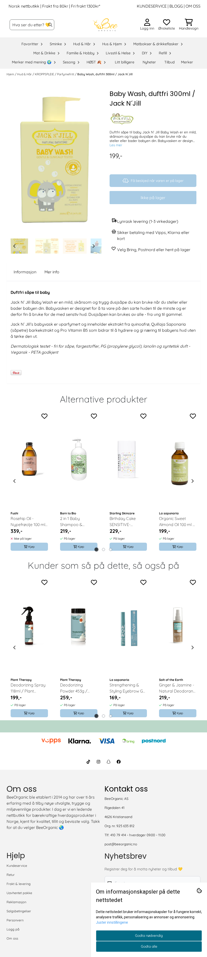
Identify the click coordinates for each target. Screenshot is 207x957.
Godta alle (149, 946)
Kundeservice (17, 866)
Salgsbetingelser (19, 911)
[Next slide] (93, 246)
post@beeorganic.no (121, 844)
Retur (11, 875)
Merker (187, 62)
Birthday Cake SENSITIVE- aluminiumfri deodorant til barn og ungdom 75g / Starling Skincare (126, 522)
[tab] (96, 549)
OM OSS (193, 6)
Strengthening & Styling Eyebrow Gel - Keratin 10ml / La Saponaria (128, 688)
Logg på (13, 929)
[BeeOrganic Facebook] (119, 762)
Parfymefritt (66, 74)
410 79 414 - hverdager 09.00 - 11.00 (137, 835)
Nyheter (149, 62)
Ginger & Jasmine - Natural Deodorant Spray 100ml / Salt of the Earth (176, 688)
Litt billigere (124, 62)
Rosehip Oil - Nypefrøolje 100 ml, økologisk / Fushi (28, 522)
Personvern (15, 920)
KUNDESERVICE (152, 6)
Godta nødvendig (149, 935)
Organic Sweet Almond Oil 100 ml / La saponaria (177, 522)
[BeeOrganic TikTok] (88, 762)
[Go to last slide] (15, 246)
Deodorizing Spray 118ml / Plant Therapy (28, 688)
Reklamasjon (16, 902)
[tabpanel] (29, 481)
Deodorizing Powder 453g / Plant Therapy (73, 688)
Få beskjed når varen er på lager (157, 180)
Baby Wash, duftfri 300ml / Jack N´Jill (105, 74)
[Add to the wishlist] (44, 416)
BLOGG (175, 6)
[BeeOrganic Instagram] (98, 762)
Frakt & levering (19, 884)
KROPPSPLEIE (45, 74)
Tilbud (169, 62)
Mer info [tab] (51, 271)
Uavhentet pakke (19, 893)
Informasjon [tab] (25, 271)
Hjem (11, 74)
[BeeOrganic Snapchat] (109, 762)
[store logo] (105, 24)
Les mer (116, 145)
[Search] (50, 25)
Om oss (12, 938)
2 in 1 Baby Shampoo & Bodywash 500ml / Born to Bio (77, 522)
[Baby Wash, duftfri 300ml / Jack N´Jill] (54, 163)
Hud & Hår (25, 74)
